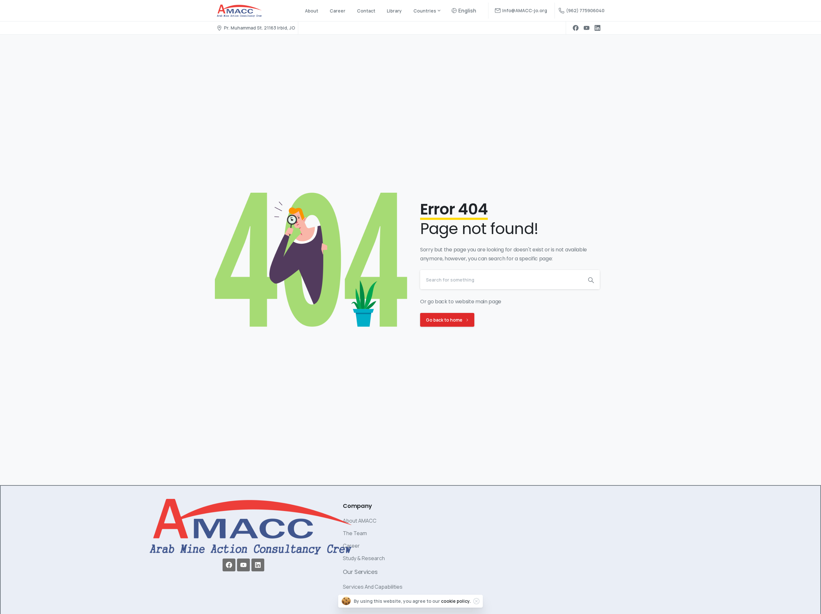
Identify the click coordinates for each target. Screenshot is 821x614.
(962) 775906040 (585, 10)
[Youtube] (243, 565)
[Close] (476, 601)
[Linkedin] (257, 565)
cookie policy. (456, 601)
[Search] (591, 279)
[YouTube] (586, 28)
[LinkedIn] (597, 28)
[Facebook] (575, 28)
